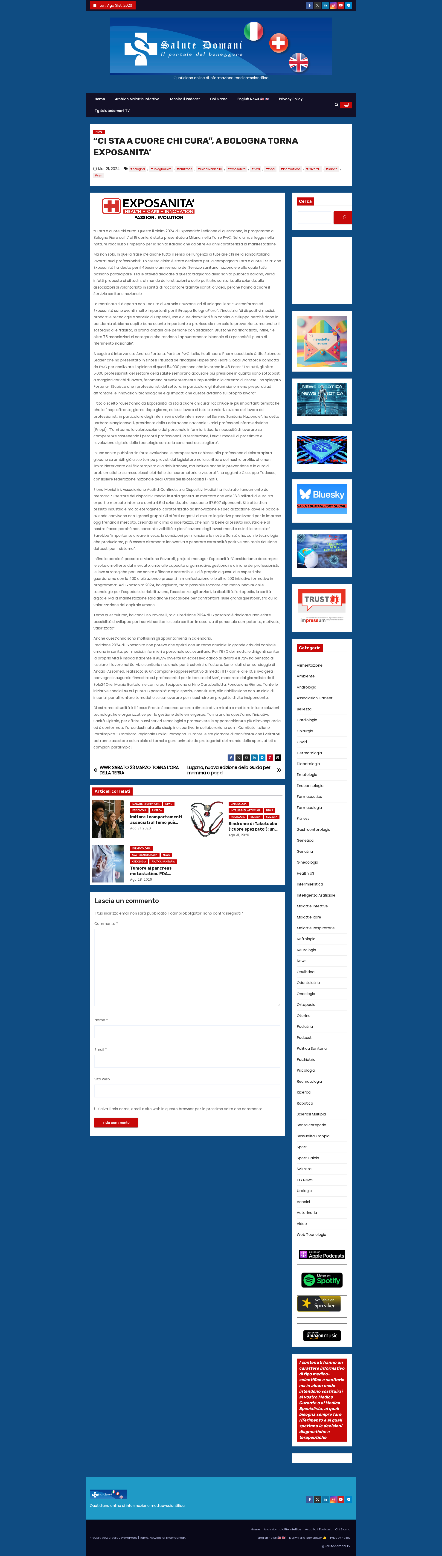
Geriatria (305, 851)
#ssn (98, 175)
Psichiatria (306, 1059)
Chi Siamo (219, 99)
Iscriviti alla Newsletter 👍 (307, 1537)
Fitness (303, 818)
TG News (305, 1180)
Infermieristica (310, 884)
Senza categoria (311, 1125)
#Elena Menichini (210, 169)
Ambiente (306, 676)
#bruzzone (184, 169)
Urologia (304, 1190)
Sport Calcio (308, 1158)
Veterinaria (307, 1212)
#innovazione (290, 169)
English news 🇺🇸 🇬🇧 (253, 99)
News (99, 132)
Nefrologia (306, 939)
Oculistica (305, 972)
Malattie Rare (309, 917)
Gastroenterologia (144, 855)
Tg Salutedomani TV (112, 110)
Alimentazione (310, 665)
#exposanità (236, 169)
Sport (302, 1147)
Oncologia (139, 861)
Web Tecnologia (311, 1234)
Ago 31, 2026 (140, 828)
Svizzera (271, 817)
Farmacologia (141, 848)
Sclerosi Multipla (311, 1114)
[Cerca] (345, 217)
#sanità (331, 169)
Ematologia (307, 774)
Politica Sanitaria (163, 861)
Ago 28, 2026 (141, 879)
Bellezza (304, 709)
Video (302, 1223)
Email (100, 1049)
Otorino (304, 1015)
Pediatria (305, 1026)
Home (100, 99)
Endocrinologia (310, 785)
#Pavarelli (313, 169)
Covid (302, 742)
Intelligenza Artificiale (245, 810)
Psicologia (139, 810)
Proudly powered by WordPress (114, 1537)
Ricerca (157, 810)
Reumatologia (309, 1081)
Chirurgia (305, 731)
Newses (156, 1537)
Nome (101, 1020)
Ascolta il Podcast (185, 99)
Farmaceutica (309, 796)
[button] (336, 104)
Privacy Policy (290, 99)
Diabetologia (308, 763)
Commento (106, 923)
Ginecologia (307, 862)
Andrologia (306, 687)
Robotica (305, 1103)
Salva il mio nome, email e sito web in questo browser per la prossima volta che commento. (180, 1109)
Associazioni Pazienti (315, 698)
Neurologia (306, 950)
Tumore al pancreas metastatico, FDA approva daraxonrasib (153, 874)
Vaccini (303, 1201)
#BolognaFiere (160, 169)
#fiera (255, 169)
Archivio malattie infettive (137, 99)
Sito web (102, 1079)
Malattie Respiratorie (146, 804)
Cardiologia (239, 804)
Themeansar (175, 1537)
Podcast (304, 1037)
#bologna (137, 169)
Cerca (305, 201)
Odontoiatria (308, 982)
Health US (305, 873)
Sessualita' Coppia (313, 1136)
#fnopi (270, 169)
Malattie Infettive (312, 906)
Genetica (305, 840)
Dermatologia (309, 753)
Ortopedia (306, 1004)
